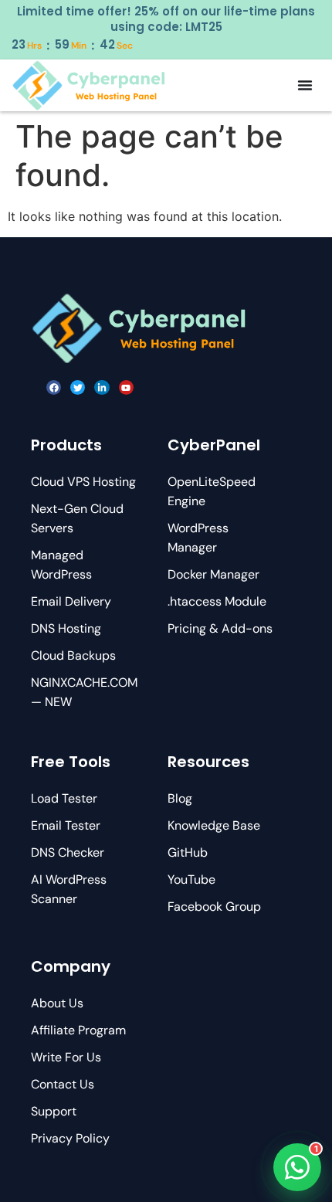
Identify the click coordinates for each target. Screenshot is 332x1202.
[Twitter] (77, 387)
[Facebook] (53, 387)
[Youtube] (126, 387)
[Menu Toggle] (305, 85)
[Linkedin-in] (101, 387)
